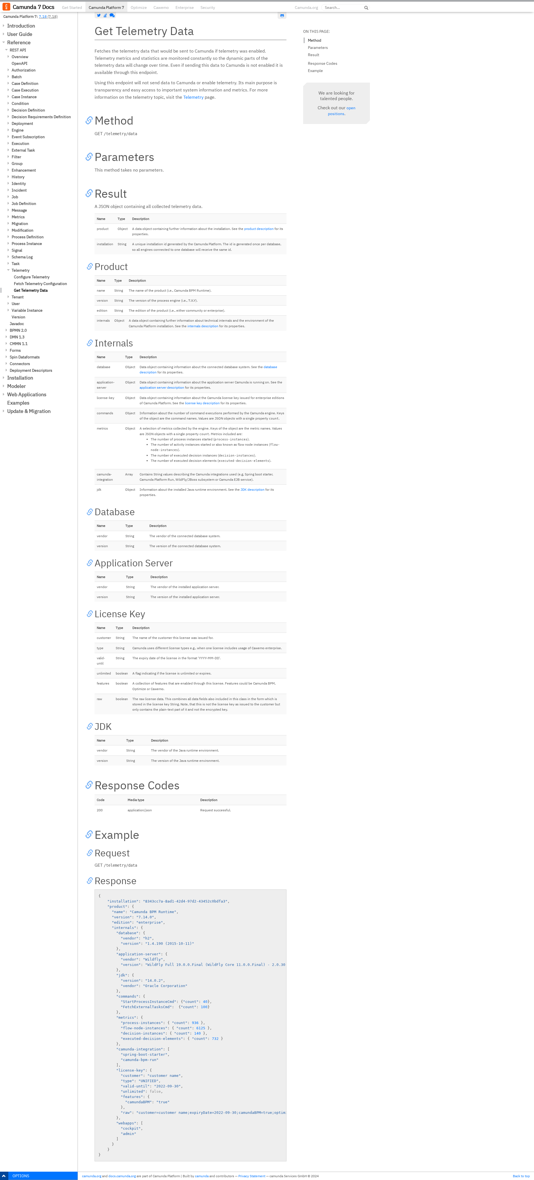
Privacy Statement (251, 1176)
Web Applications (26, 394)
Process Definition (28, 236)
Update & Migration (29, 411)
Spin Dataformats (25, 357)
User (16, 303)
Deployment (22, 123)
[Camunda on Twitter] (99, 15)
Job (15, 196)
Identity (19, 183)
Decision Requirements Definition (41, 116)
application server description (162, 387)
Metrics (18, 216)
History (18, 176)
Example (315, 70)
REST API (18, 50)
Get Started (72, 7)
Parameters (318, 47)
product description (259, 229)
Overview (20, 56)
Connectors (20, 363)
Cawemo (161, 7)
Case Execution (25, 90)
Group (17, 163)
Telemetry (20, 270)
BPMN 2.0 (18, 330)
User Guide (19, 34)
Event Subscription (28, 136)
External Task (23, 150)
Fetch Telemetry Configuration (40, 283)
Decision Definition (28, 110)
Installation (20, 378)
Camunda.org (306, 7)
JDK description (252, 489)
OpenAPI (20, 63)
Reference (19, 42)
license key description (202, 403)
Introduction (21, 26)
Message (19, 210)
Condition (20, 103)
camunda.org (91, 1176)
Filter (16, 156)
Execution (20, 143)
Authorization (24, 70)
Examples (18, 403)
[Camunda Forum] (111, 15)
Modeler (16, 386)
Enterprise (184, 7)
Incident (19, 190)
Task (15, 263)
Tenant (18, 296)
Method (314, 40)
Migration (20, 223)
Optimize (139, 7)
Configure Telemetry (32, 276)
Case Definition (25, 83)
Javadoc (17, 323)
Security (208, 7)
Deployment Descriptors (31, 370)
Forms (15, 350)
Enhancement (24, 170)
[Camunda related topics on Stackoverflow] (105, 15)
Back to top (521, 1176)
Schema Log (22, 256)
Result (313, 54)
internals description (202, 326)
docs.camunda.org (122, 1176)
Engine (18, 130)
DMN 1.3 (17, 336)
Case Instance (24, 96)
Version (18, 316)
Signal (17, 250)
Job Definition (24, 203)
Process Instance (27, 243)
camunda (202, 1176)
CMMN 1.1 (19, 343)
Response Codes (322, 63)
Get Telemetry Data (31, 290)
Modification (22, 230)
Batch (17, 76)
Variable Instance (27, 310)
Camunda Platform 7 (106, 7)
